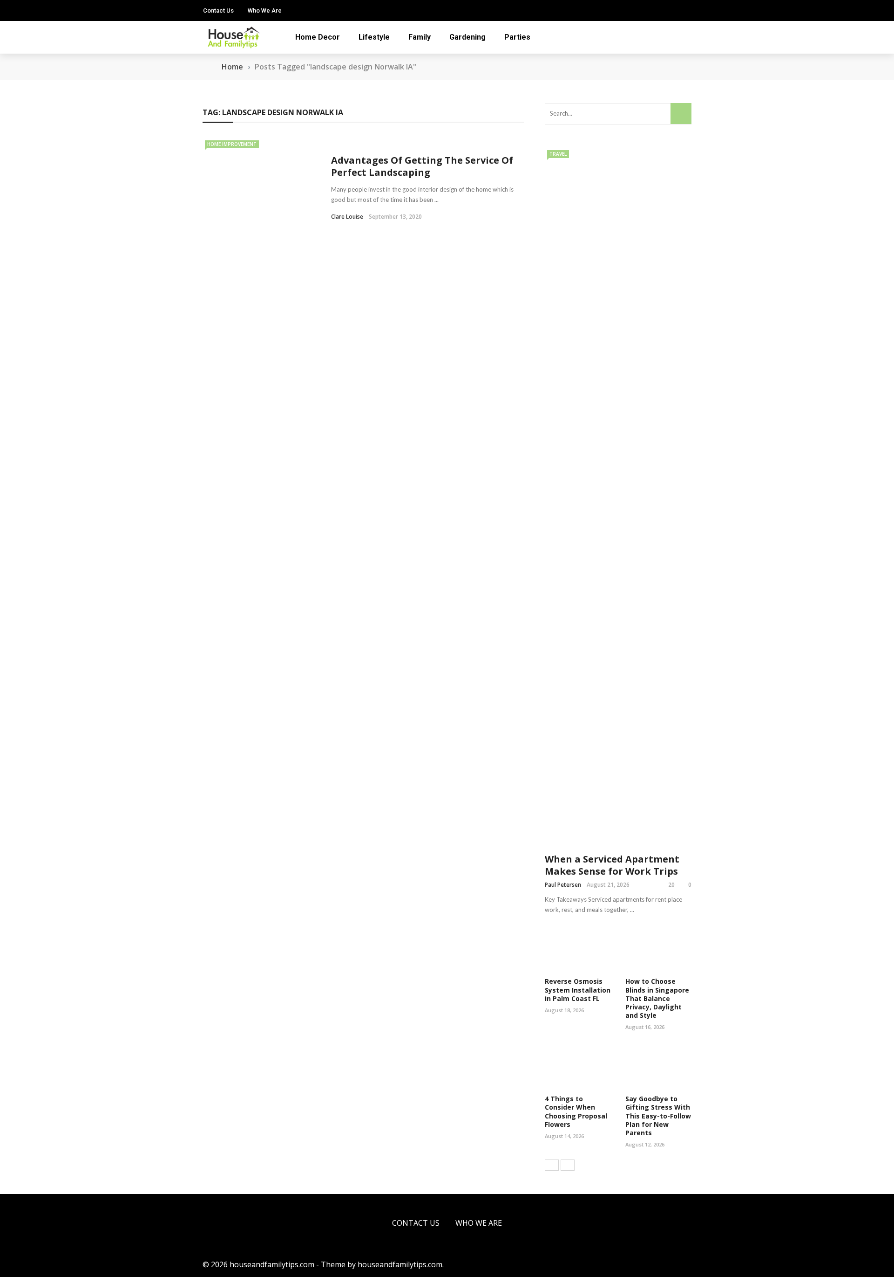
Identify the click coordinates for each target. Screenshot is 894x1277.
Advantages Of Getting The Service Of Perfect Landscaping (422, 166)
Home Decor (317, 37)
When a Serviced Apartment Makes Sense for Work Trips (612, 865)
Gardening (467, 37)
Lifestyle (374, 37)
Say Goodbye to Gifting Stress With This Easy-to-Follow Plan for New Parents (658, 1115)
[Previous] (552, 1165)
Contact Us (218, 10)
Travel (558, 154)
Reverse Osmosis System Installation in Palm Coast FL (577, 989)
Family (419, 37)
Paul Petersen (563, 885)
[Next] (568, 1165)
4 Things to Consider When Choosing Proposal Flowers (576, 1111)
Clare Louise (347, 217)
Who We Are (265, 10)
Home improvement (232, 144)
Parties (517, 37)
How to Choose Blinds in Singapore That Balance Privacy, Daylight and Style (657, 998)
